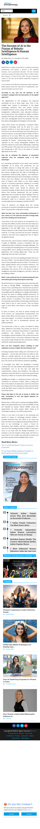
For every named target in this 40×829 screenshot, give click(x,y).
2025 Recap (25, 738)
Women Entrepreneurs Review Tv (19, 555)
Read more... (27, 810)
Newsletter (16, 738)
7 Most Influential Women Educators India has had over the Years (23, 551)
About (31, 736)
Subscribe (24, 736)
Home (5, 15)
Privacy (17, 736)
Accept (11, 814)
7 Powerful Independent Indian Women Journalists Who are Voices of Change (23, 532)
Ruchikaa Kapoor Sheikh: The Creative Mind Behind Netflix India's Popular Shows (23, 541)
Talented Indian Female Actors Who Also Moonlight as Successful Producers (23, 515)
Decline (29, 814)
